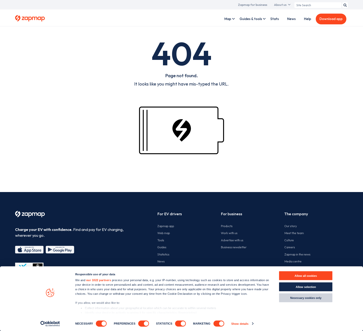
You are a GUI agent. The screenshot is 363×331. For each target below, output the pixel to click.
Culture (289, 240)
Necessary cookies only (305, 297)
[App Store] (29, 249)
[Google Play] (60, 249)
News (291, 19)
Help (307, 19)
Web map (163, 233)
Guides (161, 247)
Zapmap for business (252, 5)
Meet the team (294, 233)
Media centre (293, 261)
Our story (290, 226)
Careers (289, 247)
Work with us (229, 233)
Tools (160, 240)
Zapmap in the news (297, 254)
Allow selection (306, 286)
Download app (331, 19)
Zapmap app (165, 226)
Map (227, 19)
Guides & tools (251, 19)
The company (296, 213)
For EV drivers (169, 213)
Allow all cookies (306, 275)
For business (231, 213)
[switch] (143, 323)
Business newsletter (234, 247)
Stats (274, 19)
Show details (239, 323)
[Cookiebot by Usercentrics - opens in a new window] (50, 323)
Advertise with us (232, 240)
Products (227, 226)
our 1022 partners (98, 280)
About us (280, 5)
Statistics (163, 254)
